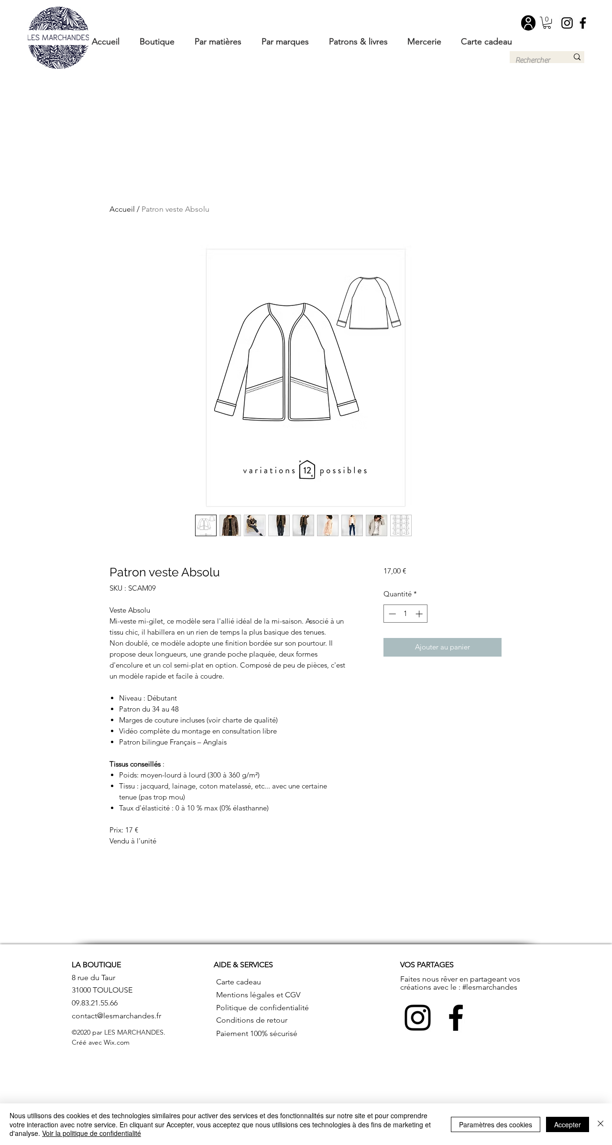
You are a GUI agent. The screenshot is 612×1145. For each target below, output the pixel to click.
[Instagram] (567, 23)
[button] (547, 23)
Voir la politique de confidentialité (91, 1133)
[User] (528, 23)
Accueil (122, 209)
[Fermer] (600, 1124)
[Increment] (420, 614)
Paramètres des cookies (495, 1124)
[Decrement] (391, 614)
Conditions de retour (251, 1020)
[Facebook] (582, 23)
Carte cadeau (238, 981)
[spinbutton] (406, 614)
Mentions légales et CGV (258, 994)
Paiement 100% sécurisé (256, 1033)
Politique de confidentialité (262, 1007)
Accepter (567, 1124)
